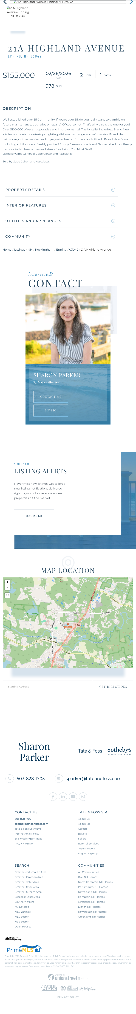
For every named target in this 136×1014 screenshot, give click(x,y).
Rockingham (44, 249)
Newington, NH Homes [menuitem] (92, 911)
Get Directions (113, 686)
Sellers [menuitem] (82, 838)
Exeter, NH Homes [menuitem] (89, 906)
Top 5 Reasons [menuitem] (87, 848)
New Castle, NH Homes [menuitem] (92, 891)
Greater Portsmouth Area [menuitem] (30, 872)
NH (30, 249)
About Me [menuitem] (84, 823)
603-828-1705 (49, 382)
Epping (61, 249)
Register (34, 515)
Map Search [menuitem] (22, 921)
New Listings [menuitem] (23, 911)
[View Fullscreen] (7, 595)
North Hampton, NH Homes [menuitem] (95, 882)
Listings (19, 249)
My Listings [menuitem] (22, 906)
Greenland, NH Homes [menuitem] (92, 916)
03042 (73, 249)
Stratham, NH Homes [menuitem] (91, 901)
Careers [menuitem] (82, 828)
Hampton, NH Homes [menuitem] (91, 896)
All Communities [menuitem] (88, 872)
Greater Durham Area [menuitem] (28, 891)
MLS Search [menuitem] (22, 916)
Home (7, 249)
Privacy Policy (68, 997)
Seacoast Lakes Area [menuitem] (27, 896)
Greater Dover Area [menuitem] (27, 887)
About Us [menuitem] (84, 818)
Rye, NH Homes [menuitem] (87, 877)
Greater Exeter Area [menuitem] (27, 882)
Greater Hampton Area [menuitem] (29, 877)
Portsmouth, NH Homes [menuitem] (93, 887)
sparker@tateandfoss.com (93, 778)
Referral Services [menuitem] (88, 843)
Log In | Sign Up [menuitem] (88, 853)
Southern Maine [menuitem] (24, 901)
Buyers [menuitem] (82, 833)
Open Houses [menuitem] (23, 926)
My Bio (51, 410)
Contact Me (51, 396)
